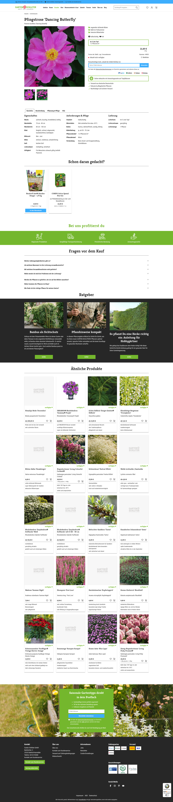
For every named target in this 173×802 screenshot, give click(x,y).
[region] (54, 63)
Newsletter (83, 751)
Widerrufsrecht (57, 756)
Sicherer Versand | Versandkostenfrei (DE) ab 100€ (30, 2)
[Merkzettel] (147, 7)
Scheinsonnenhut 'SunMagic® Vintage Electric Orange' (36, 650)
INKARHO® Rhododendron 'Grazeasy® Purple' (67, 412)
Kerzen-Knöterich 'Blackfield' (132, 590)
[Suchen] (137, 8)
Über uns (55, 748)
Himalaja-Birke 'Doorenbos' (35, 411)
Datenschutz (93, 795)
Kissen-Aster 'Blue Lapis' (98, 649)
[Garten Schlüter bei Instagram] (115, 786)
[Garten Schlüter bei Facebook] (110, 786)
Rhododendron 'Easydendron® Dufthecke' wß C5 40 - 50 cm (68, 531)
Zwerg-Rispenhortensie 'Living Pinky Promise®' (132, 650)
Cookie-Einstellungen (87, 753)
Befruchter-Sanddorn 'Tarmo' (100, 530)
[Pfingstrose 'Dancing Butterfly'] (54, 56)
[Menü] (170, 784)
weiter (44, 357)
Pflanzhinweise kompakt (86, 332)
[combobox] (124, 8)
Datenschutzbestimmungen (104, 69)
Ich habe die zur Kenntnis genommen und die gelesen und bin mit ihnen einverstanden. (85, 722)
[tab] (29, 111)
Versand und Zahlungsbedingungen (63, 753)
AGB (83, 722)
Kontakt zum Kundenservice (74, 2)
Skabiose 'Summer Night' (34, 590)
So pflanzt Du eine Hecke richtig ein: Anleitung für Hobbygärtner (129, 337)
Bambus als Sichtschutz (44, 332)
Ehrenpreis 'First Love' (65, 590)
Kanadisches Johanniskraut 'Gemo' (133, 530)
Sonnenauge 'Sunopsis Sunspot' (68, 649)
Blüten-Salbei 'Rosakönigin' (35, 469)
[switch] (167, 795)
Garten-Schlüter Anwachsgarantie (55, 2)
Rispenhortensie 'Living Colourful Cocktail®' (70, 470)
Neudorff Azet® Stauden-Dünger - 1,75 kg (35, 195)
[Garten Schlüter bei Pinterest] (119, 786)
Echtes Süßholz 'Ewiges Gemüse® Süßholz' (101, 412)
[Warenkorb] (156, 7)
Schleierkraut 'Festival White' (100, 469)
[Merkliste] (47, 421)
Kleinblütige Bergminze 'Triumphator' (129, 412)
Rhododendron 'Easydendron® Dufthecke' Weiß (36, 531)
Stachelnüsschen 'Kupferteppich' (101, 590)
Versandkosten (82, 799)
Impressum (79, 795)
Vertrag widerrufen (31, 768)
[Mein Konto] (152, 7)
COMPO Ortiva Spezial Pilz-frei (60, 195)
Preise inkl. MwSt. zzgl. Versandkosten (99, 54)
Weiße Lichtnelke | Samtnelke (132, 469)
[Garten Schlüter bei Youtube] (123, 786)
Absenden (144, 65)
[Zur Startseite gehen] (25, 7)
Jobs (82, 748)
